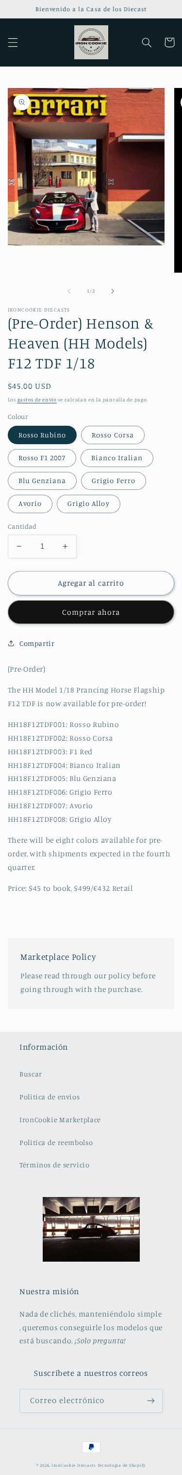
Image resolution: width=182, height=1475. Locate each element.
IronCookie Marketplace (60, 1119)
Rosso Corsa (113, 435)
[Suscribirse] (151, 1401)
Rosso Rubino (42, 435)
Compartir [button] (37, 643)
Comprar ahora (91, 612)
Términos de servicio (54, 1165)
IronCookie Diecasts (73, 1465)
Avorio (30, 503)
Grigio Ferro (113, 480)
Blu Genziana (42, 480)
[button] (12, 42)
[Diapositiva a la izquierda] (69, 291)
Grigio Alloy (88, 503)
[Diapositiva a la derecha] (113, 291)
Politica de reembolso (56, 1142)
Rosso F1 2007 (42, 457)
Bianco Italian (117, 457)
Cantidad (22, 526)
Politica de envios (49, 1097)
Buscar (30, 1074)
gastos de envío (37, 399)
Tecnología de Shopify (122, 1465)
